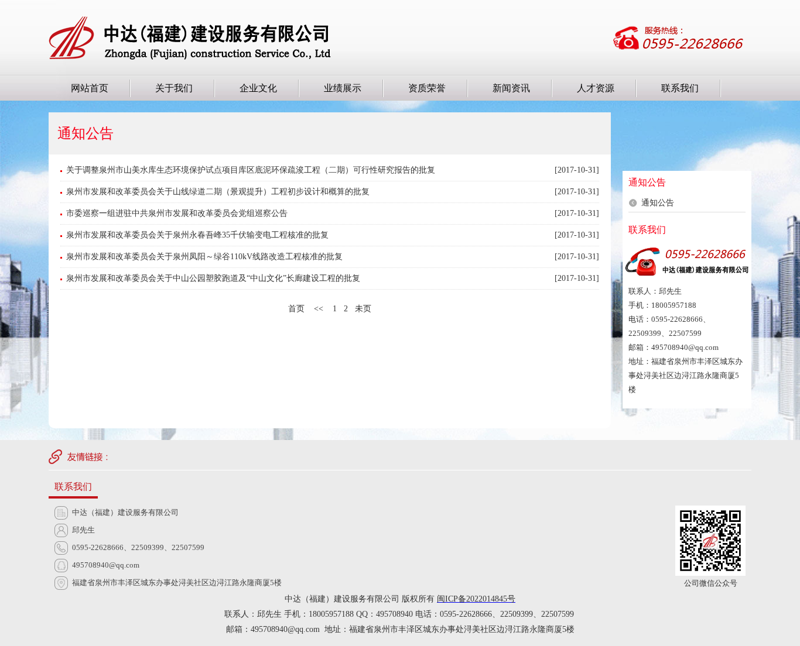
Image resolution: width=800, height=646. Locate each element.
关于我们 (174, 88)
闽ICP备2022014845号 (476, 599)
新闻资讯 (511, 88)
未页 (363, 308)
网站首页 (89, 88)
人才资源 (595, 88)
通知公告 (657, 202)
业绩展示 (342, 88)
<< (318, 308)
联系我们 (680, 88)
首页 (296, 308)
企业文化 (258, 88)
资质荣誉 (427, 88)
